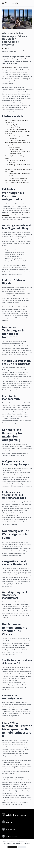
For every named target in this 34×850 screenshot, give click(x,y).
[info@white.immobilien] (3, 836)
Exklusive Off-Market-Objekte (18, 129)
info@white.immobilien (12, 836)
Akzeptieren (12, 847)
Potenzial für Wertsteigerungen (18, 178)
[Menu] (30, 2)
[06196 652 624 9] (3, 829)
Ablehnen (22, 847)
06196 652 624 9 (10, 829)
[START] (2, 48)
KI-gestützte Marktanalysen (17, 140)
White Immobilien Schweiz (10, 67)
